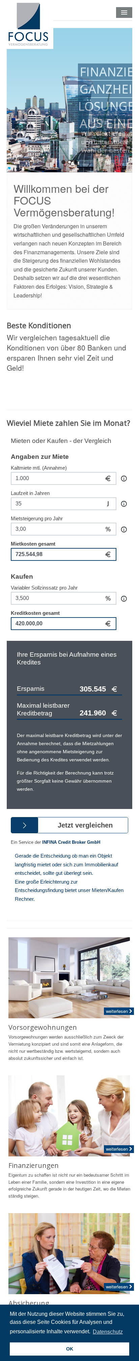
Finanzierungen (33, 1165)
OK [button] (69, 1349)
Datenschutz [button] (108, 1332)
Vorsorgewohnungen (42, 1027)
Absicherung (28, 1303)
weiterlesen (117, 1011)
